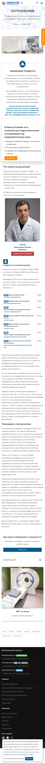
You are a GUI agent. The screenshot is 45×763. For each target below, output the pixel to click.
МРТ (15, 663)
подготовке (7, 195)
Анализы (26, 631)
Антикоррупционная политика (13, 691)
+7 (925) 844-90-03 (22, 659)
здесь (38, 115)
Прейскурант (6, 703)
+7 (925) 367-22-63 (22, 674)
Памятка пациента (8, 699)
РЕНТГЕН (24, 663)
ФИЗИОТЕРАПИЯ (21, 655)
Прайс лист (6, 725)
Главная (16, 24)
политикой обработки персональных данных (19, 752)
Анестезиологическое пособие (20, 341)
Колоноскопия (7, 636)
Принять (29, 758)
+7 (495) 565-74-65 (8, 666)
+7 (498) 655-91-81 (8, 674)
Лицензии (5, 721)
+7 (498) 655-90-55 (8, 659)
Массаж (11, 631)
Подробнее (11, 158)
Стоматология (7, 728)
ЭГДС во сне (16, 279)
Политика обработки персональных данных (17, 688)
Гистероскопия (18, 636)
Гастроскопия (36, 631)
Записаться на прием (9, 713)
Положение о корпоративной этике (14, 695)
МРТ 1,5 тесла (22, 611)
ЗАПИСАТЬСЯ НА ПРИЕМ (22, 254)
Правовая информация (10, 684)
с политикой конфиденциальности (26, 749)
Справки (19, 631)
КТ (19, 663)
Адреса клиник (7, 717)
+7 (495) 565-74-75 (22, 666)
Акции (4, 631)
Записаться (22, 550)
